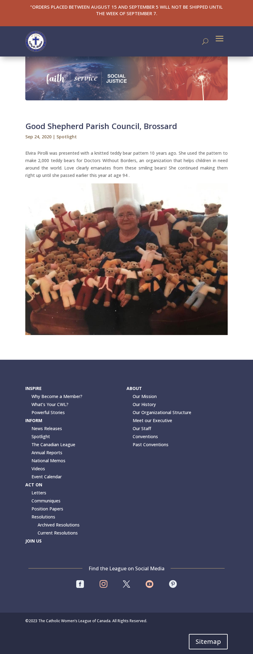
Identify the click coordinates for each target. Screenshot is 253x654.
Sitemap (208, 641)
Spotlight (66, 137)
